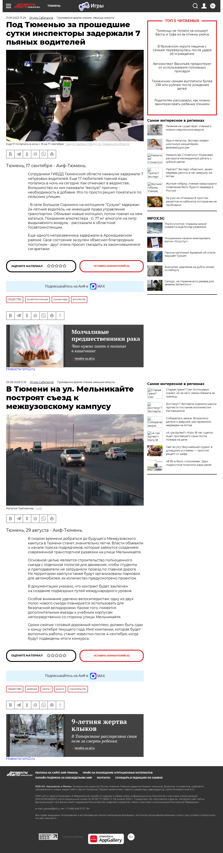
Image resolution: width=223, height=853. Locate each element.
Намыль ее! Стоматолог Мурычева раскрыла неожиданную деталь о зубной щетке (189, 158)
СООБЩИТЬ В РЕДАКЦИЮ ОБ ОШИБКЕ (139, 777)
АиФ (39, 508)
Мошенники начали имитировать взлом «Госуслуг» (187, 240)
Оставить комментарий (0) (112, 266)
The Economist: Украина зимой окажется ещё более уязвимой (185, 225)
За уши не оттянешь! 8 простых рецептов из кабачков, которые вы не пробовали (191, 201)
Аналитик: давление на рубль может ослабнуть (190, 269)
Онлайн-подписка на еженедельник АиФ (63, 777)
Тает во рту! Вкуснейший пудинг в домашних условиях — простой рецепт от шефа (189, 450)
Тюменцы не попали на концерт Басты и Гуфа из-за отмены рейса (182, 32)
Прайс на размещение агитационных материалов (118, 772)
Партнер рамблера (73, 836)
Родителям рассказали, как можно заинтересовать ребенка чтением (182, 102)
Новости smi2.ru (20, 369)
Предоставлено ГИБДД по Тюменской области (97, 144)
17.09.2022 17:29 (16, 17)
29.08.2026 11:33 (16, 382)
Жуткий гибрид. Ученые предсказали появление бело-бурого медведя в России (191, 187)
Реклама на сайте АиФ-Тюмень (56, 772)
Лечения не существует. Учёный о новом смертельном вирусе (188, 128)
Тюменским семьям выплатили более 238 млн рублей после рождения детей (182, 85)
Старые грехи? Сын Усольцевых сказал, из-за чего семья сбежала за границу (190, 393)
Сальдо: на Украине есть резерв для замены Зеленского (189, 283)
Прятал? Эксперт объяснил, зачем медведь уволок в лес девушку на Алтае (189, 173)
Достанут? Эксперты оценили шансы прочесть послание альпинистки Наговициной (191, 407)
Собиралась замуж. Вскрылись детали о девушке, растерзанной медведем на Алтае (188, 422)
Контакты (103, 777)
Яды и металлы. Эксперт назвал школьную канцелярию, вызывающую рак (187, 144)
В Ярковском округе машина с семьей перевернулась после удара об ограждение (182, 50)
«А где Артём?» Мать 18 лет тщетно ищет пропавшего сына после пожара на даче (189, 436)
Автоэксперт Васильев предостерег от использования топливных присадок (182, 67)
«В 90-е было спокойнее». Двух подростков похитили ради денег (189, 463)
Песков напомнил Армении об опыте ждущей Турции (190, 254)
